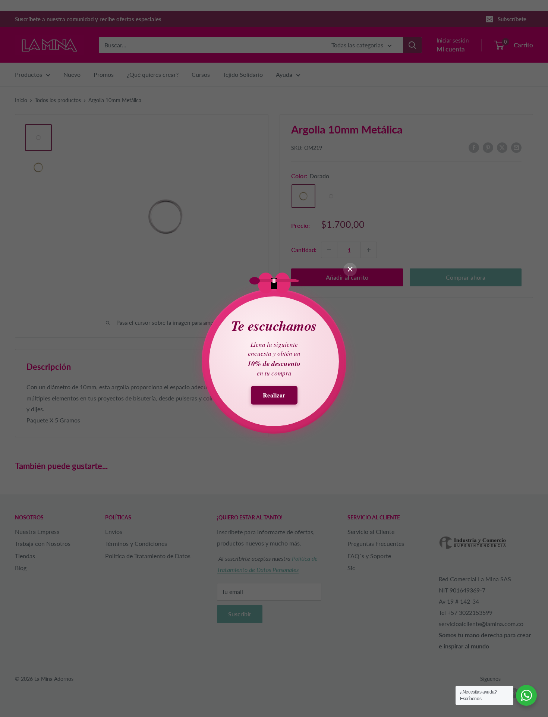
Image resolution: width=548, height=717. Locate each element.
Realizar (274, 395)
